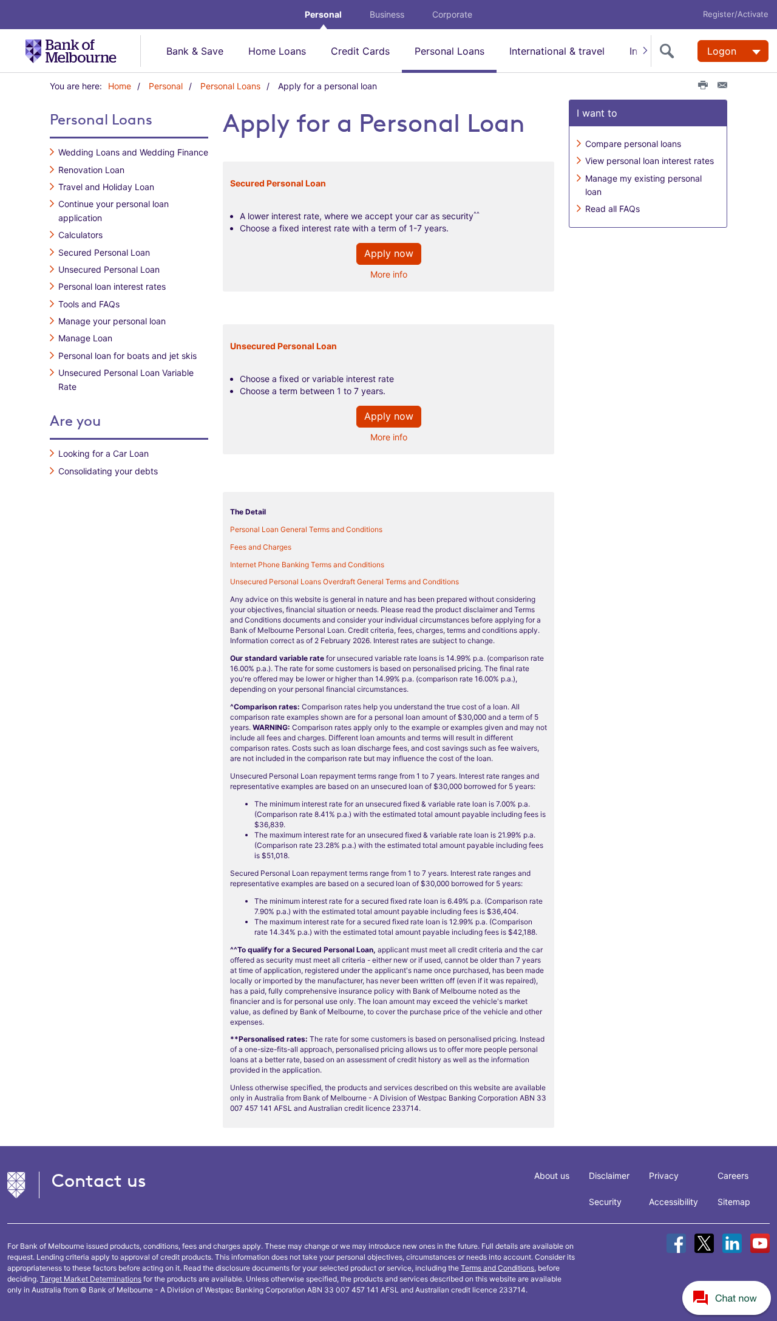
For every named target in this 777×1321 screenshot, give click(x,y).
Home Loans (277, 51)
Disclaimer (609, 1175)
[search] (669, 51)
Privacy (664, 1175)
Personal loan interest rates (112, 286)
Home (119, 86)
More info (388, 274)
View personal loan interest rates (649, 160)
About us (551, 1175)
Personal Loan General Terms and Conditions (306, 529)
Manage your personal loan (112, 321)
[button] (727, 1297)
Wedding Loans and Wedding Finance (133, 152)
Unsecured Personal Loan (109, 269)
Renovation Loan (91, 170)
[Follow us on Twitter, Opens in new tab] (704, 1243)
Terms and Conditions (497, 1267)
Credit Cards (360, 51)
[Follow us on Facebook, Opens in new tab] (676, 1243)
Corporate (452, 14)
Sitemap (734, 1201)
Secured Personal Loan (104, 252)
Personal (323, 14)
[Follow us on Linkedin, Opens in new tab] (732, 1243)
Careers (733, 1175)
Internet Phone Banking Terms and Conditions (307, 564)
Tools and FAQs (89, 304)
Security (605, 1201)
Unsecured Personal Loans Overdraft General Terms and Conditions (344, 581)
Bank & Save (194, 51)
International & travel (557, 51)
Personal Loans (449, 51)
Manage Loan (85, 338)
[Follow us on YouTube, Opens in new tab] (760, 1243)
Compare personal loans (633, 143)
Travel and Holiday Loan (106, 187)
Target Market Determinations (90, 1278)
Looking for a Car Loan (103, 453)
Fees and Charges (260, 546)
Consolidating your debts (108, 471)
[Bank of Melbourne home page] (82, 50)
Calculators (80, 235)
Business (387, 14)
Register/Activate (736, 14)
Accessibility (673, 1201)
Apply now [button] (388, 253)
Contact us (99, 1180)
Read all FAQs (612, 208)
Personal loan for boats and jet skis (127, 355)
